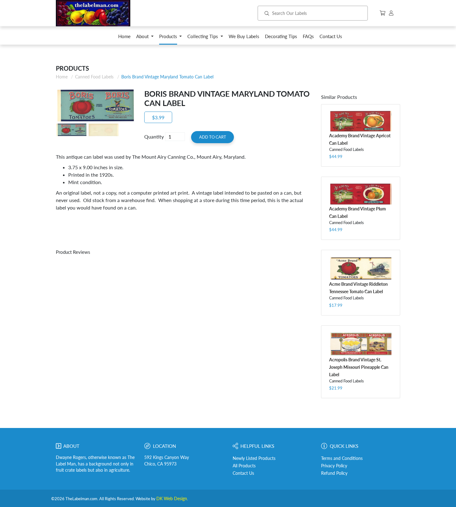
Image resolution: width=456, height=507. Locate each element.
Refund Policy (334, 473)
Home (62, 76)
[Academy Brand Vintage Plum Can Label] (360, 194)
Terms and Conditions (342, 458)
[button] (145, 38)
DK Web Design (171, 498)
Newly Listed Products (254, 458)
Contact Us (243, 473)
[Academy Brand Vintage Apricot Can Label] (360, 121)
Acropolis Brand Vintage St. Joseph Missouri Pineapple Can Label (358, 367)
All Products (244, 465)
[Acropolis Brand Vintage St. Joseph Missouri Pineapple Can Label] (360, 344)
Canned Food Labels (94, 76)
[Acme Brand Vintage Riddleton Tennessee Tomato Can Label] (360, 268)
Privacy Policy (334, 465)
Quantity (154, 136)
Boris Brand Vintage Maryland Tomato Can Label (167, 76)
